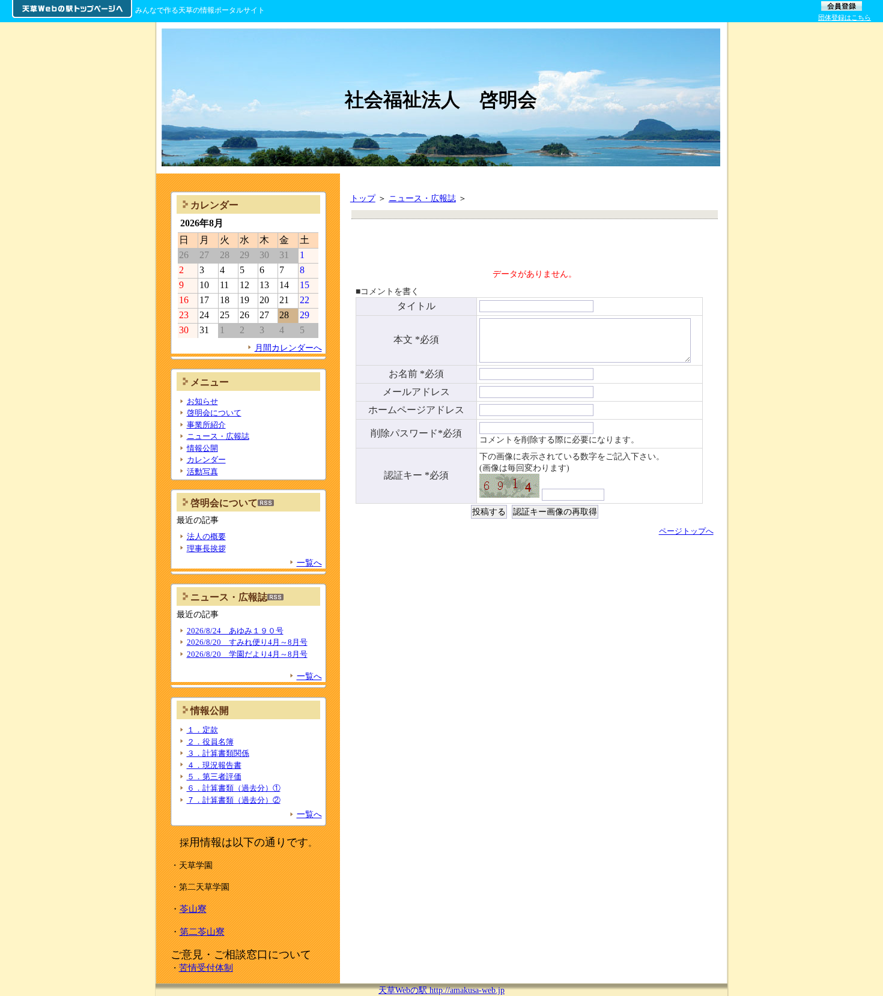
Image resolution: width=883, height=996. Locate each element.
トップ (362, 198)
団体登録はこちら (844, 17)
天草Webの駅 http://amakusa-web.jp (441, 990)
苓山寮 (193, 909)
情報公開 (202, 448)
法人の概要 (206, 536)
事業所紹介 (206, 424)
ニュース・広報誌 (422, 198)
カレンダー (206, 459)
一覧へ (309, 562)
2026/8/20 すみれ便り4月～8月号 (247, 642)
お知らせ (202, 401)
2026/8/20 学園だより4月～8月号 (247, 654)
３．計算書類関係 (218, 753)
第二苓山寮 (202, 931)
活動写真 (202, 471)
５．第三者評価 (214, 776)
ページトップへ (686, 531)
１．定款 (202, 729)
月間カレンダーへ (288, 347)
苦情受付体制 (206, 967)
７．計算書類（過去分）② (234, 799)
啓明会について (214, 412)
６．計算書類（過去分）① (234, 787)
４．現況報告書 (214, 765)
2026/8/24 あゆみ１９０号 (235, 630)
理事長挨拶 (206, 548)
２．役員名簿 (210, 741)
